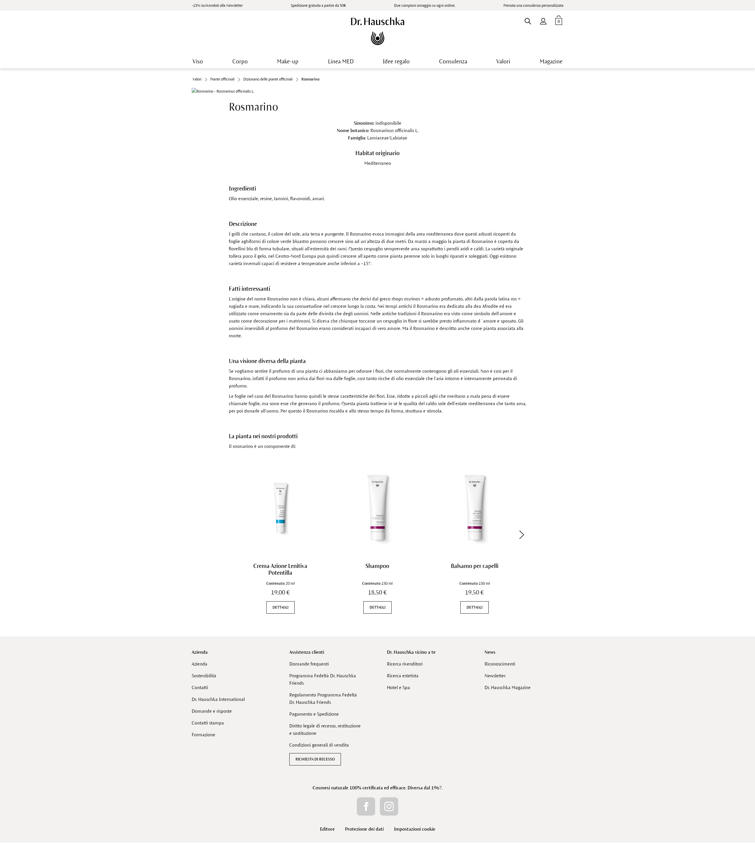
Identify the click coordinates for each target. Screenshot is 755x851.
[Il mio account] (543, 20)
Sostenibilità (204, 675)
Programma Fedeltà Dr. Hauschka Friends (322, 679)
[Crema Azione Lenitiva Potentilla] (280, 507)
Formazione (203, 734)
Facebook (366, 806)
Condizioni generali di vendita (319, 745)
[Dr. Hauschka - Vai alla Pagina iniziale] (377, 31)
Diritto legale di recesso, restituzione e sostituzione (325, 729)
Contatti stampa (208, 722)
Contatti (200, 687)
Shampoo (377, 566)
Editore (327, 829)
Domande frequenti (309, 663)
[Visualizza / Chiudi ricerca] (527, 20)
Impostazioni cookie (414, 829)
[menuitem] (543, 20)
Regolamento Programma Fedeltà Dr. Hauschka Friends (323, 698)
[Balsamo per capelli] (474, 507)
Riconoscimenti (500, 663)
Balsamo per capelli (474, 566)
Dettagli (280, 607)
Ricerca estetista (402, 675)
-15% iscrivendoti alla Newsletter (217, 6)
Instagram (389, 806)
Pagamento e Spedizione (314, 714)
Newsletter (495, 675)
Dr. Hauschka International (218, 699)
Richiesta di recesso (315, 759)
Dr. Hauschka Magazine (508, 687)
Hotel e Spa (398, 687)
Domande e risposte (212, 711)
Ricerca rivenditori (405, 663)
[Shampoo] (377, 507)
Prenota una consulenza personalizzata (533, 6)
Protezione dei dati (364, 829)
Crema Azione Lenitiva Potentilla (280, 569)
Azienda (200, 652)
